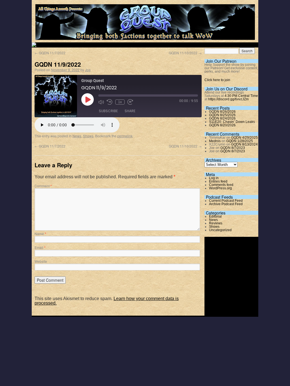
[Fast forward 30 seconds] (130, 102)
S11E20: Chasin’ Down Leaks (232, 122)
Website (41, 261)
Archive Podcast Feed (226, 204)
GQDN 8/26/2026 (222, 112)
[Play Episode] (87, 99)
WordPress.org (220, 188)
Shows (88, 135)
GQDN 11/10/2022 (185, 52)
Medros (215, 141)
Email (40, 247)
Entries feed (218, 181)
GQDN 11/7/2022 (50, 52)
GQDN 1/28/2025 (239, 141)
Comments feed (221, 185)
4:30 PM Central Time (241, 96)
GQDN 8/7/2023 (232, 148)
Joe (88, 69)
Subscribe (108, 111)
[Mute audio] (101, 102)
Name (40, 233)
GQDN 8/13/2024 (244, 144)
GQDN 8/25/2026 (222, 115)
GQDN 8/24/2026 (222, 118)
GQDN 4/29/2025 (244, 138)
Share (130, 111)
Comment (43, 185)
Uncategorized (220, 230)
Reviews (215, 223)
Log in (214, 178)
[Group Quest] (145, 37)
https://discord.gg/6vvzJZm (228, 99)
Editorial (215, 216)
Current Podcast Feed (226, 201)
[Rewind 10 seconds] (109, 102)
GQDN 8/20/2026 (222, 125)
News (76, 135)
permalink (125, 135)
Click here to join (217, 80)
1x (120, 102)
